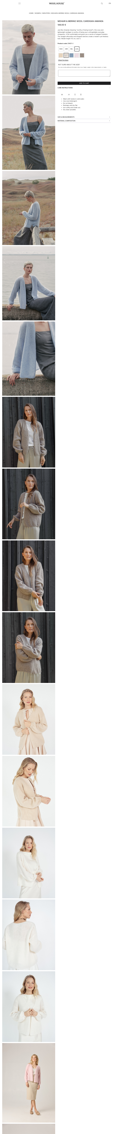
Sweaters (46, 13)
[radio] (61, 49)
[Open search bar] (102, 3)
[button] (84, 88)
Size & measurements (66, 117)
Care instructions (65, 88)
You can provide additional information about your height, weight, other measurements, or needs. (82, 67)
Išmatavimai (63, 60)
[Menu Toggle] (19, 3)
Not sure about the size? (69, 64)
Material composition (66, 121)
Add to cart (84, 83)
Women (38, 13)
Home (31, 13)
